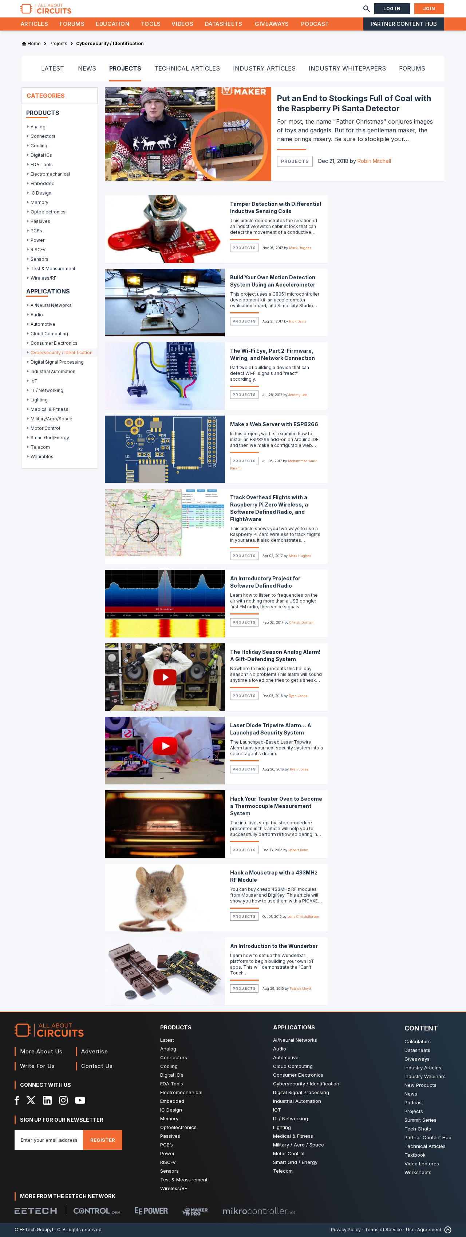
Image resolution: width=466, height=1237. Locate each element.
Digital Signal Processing (301, 1092)
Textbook (415, 1155)
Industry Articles (422, 1067)
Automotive (286, 1057)
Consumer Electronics (298, 1075)
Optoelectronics (178, 1127)
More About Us (41, 1051)
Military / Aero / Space (298, 1145)
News (410, 1094)
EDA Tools (171, 1083)
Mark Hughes (300, 248)
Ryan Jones (298, 696)
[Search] (366, 8)
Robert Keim (298, 850)
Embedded (172, 1101)
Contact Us (97, 1065)
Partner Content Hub (404, 23)
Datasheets (223, 23)
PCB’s (166, 1145)
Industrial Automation (297, 1101)
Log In (392, 8)
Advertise (94, 1051)
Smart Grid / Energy (295, 1162)
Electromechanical (181, 1092)
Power (167, 1153)
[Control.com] (97, 1211)
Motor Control (288, 1153)
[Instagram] (63, 1100)
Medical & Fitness (293, 1136)
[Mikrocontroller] (258, 1210)
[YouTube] (80, 1100)
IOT (277, 1110)
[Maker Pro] (195, 1211)
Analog (168, 1049)
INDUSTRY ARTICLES (264, 68)
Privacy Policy (346, 1229)
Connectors (173, 1057)
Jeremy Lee (297, 395)
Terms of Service (383, 1229)
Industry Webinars (425, 1076)
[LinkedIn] (47, 1100)
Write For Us (37, 1065)
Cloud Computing (293, 1066)
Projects (295, 161)
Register (102, 1140)
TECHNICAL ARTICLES (187, 68)
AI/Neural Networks (295, 1040)
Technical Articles (425, 1146)
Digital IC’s (171, 1075)
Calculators (417, 1041)
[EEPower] (151, 1210)
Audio (279, 1049)
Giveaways (272, 23)
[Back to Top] (446, 1229)
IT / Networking (290, 1118)
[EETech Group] (36, 1211)
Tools (151, 23)
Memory (169, 1118)
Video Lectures (421, 1163)
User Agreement (423, 1229)
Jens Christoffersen (303, 916)
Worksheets (417, 1172)
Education (113, 23)
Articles (34, 23)
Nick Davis (297, 321)
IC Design (171, 1110)
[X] (31, 1100)
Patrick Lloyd (300, 988)
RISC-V (168, 1162)
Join (429, 8)
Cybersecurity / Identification (306, 1083)
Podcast (315, 23)
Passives (170, 1136)
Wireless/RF (173, 1188)
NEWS (87, 68)
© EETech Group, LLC (37, 1229)
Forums (72, 23)
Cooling (169, 1066)
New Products (420, 1085)
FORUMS (412, 68)
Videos (182, 23)
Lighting (282, 1127)
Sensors (169, 1171)
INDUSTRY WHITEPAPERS (347, 68)
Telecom (283, 1171)
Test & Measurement (184, 1179)
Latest (167, 1040)
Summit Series (420, 1120)
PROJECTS (125, 68)
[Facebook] (17, 1100)
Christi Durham (302, 622)
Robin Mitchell (374, 161)
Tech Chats (417, 1129)
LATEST (52, 68)
